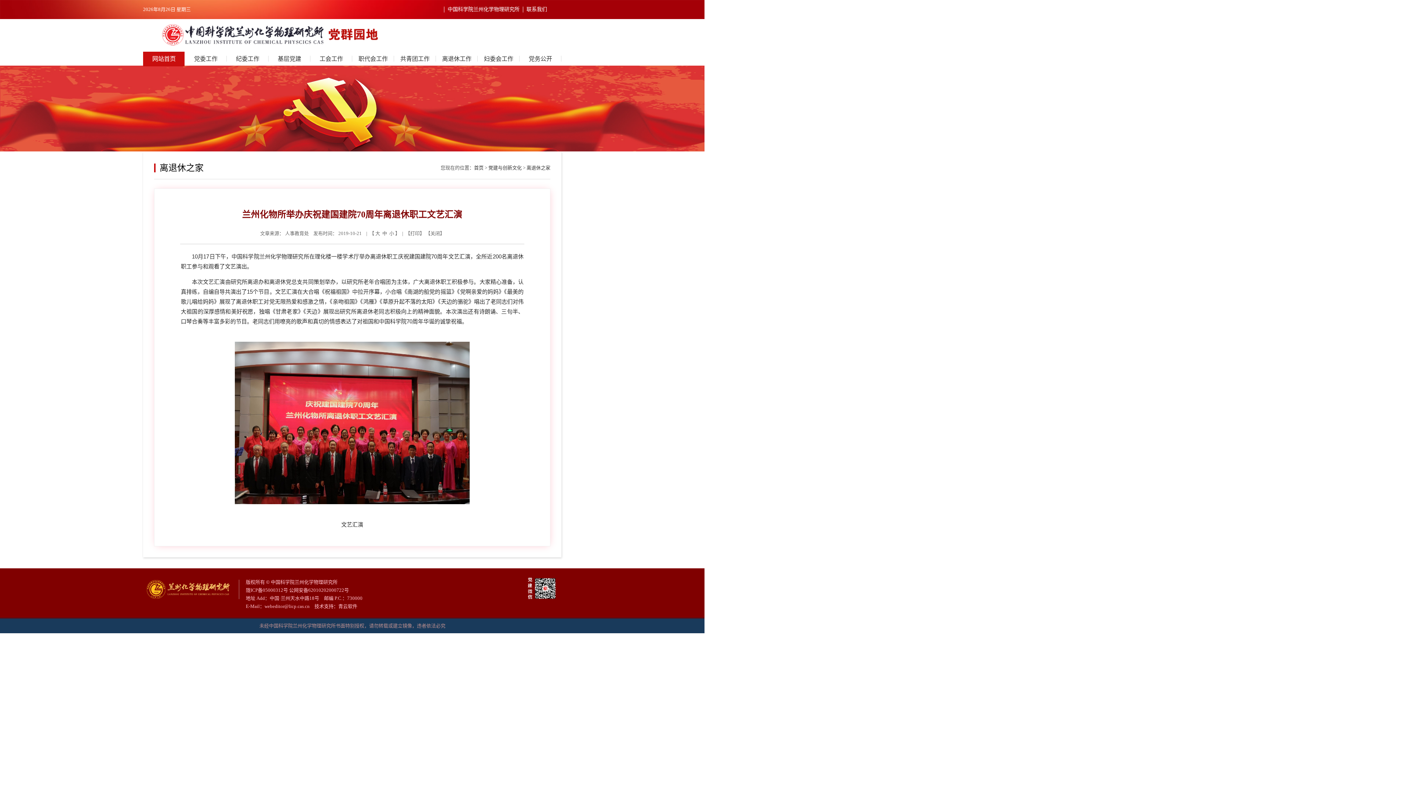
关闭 (435, 233)
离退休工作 (457, 59)
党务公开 (540, 59)
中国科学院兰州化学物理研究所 (484, 9)
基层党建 (289, 59)
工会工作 (331, 59)
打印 (415, 233)
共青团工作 (415, 59)
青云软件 (347, 606)
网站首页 (164, 59)
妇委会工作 (498, 59)
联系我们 (537, 9)
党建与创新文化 (505, 167)
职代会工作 (373, 59)
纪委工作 (247, 59)
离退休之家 (538, 167)
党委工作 (206, 59)
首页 (479, 167)
